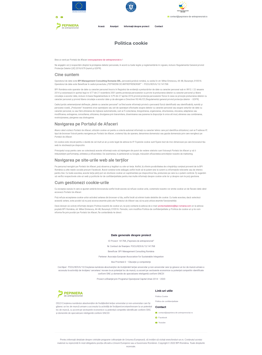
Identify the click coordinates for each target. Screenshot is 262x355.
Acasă (101, 26)
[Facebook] (57, 17)
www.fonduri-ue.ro (175, 340)
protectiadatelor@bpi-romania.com (174, 206)
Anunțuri (114, 26)
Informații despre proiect (136, 26)
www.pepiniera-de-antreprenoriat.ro (105, 59)
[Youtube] (62, 17)
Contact (159, 26)
